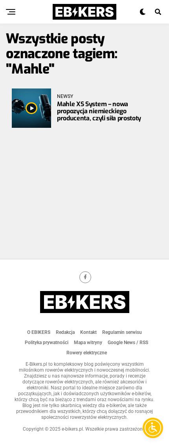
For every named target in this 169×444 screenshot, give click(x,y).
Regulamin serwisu (122, 332)
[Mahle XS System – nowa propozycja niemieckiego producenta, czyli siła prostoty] (31, 108)
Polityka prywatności (46, 342)
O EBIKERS (38, 332)
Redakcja (65, 332)
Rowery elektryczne (86, 353)
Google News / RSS (128, 342)
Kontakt (88, 332)
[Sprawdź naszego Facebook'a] (85, 277)
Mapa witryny (88, 342)
